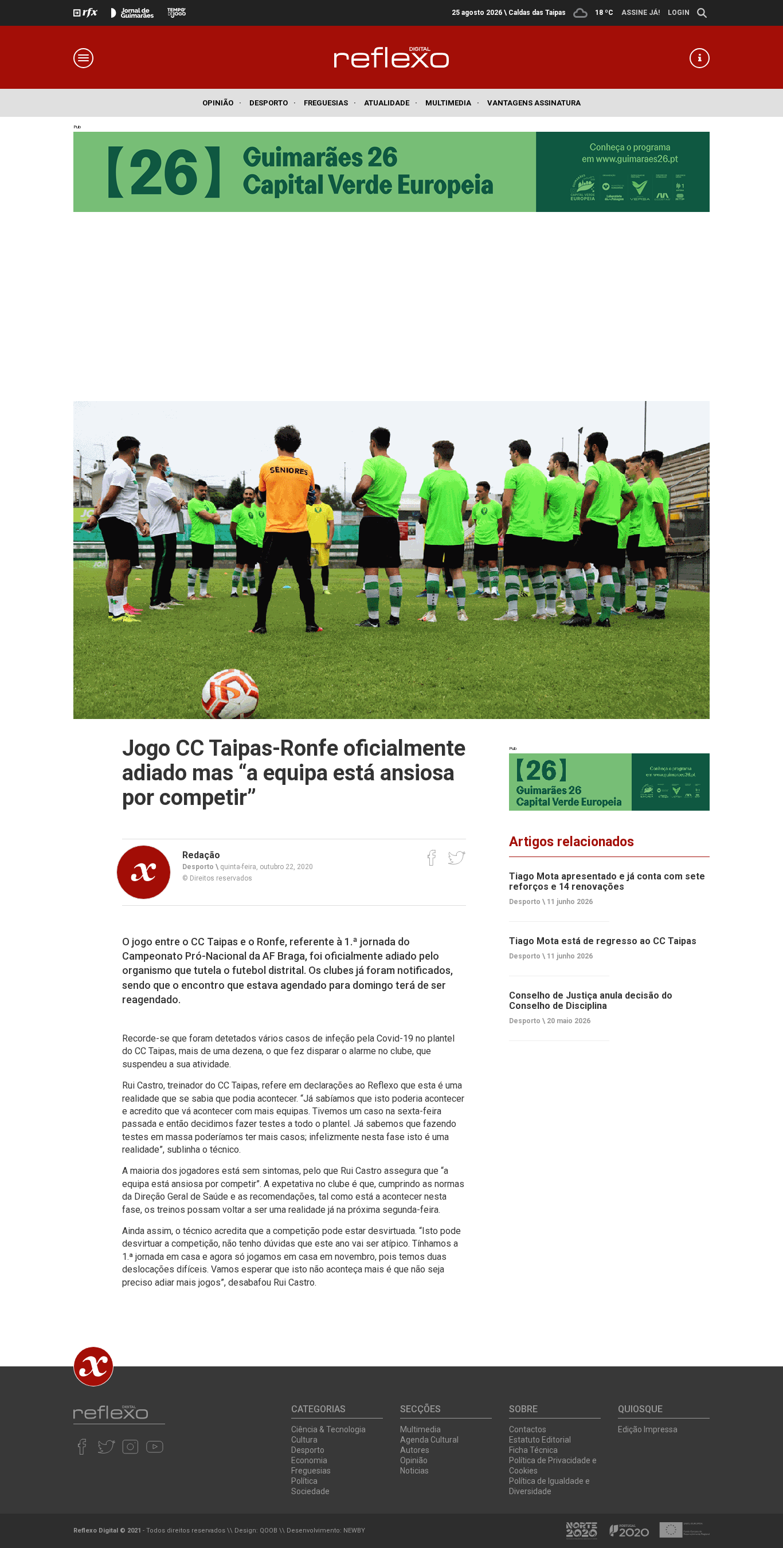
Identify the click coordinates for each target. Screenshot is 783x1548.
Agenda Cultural (429, 1439)
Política (304, 1481)
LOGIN (679, 13)
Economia (309, 1460)
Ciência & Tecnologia (328, 1429)
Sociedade (310, 1491)
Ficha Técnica (533, 1450)
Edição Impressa (648, 1429)
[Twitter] (456, 858)
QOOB (268, 1530)
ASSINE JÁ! (640, 13)
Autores (414, 1450)
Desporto (272, 103)
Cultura (304, 1439)
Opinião (221, 103)
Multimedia (452, 103)
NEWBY (354, 1530)
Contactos (527, 1429)
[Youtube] (154, 1447)
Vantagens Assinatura (534, 103)
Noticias (414, 1470)
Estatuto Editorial (540, 1439)
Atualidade (390, 103)
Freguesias (330, 103)
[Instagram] (130, 1447)
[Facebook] (432, 858)
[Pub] (609, 782)
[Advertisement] (391, 298)
